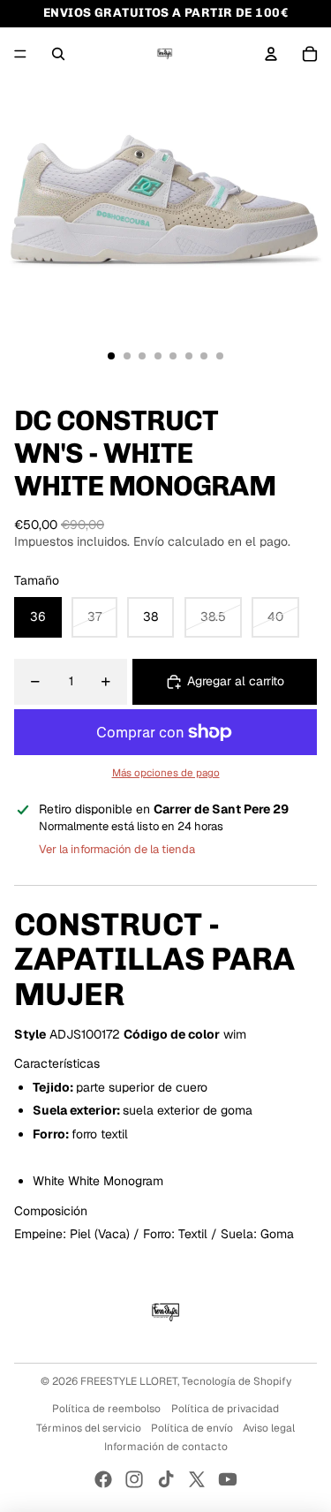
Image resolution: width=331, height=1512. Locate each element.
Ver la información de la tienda (117, 849)
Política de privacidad (225, 1409)
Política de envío (192, 1428)
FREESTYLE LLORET (128, 1381)
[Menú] (20, 54)
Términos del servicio (88, 1428)
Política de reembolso (106, 1409)
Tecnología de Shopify (236, 1381)
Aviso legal (269, 1428)
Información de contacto (166, 1447)
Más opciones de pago (166, 772)
